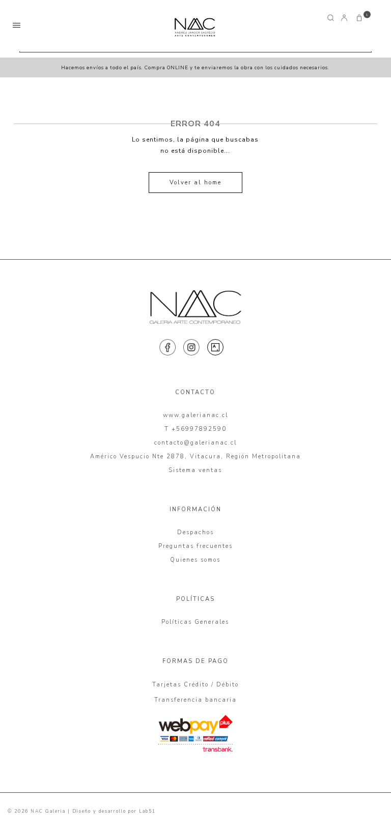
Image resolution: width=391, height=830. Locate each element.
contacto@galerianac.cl (195, 443)
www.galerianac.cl (195, 415)
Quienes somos (195, 560)
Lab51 (147, 811)
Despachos (195, 532)
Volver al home (195, 182)
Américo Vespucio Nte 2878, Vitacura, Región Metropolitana (195, 456)
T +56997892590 (195, 429)
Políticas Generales (195, 622)
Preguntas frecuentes (195, 546)
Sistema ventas (195, 470)
